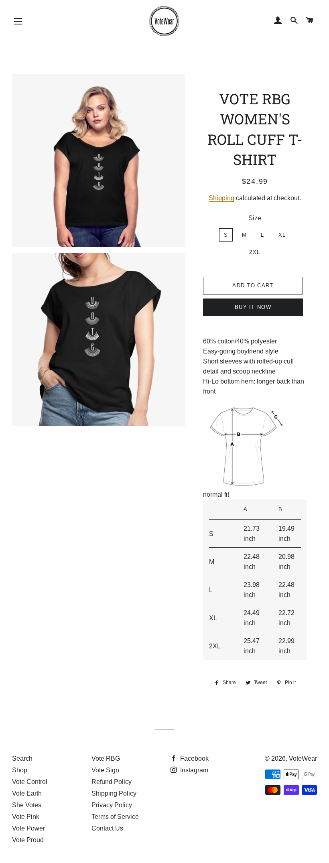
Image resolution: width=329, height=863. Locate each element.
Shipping (221, 198)
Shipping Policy (113, 793)
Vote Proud (28, 840)
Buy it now (253, 307)
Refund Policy (111, 781)
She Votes (26, 805)
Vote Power (28, 828)
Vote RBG (105, 758)
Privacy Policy (111, 805)
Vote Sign (105, 770)
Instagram (193, 770)
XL (282, 235)
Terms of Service (115, 816)
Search (22, 758)
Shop (19, 770)
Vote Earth (27, 793)
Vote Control (29, 781)
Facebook (194, 758)
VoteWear (303, 758)
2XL (254, 252)
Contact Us (107, 828)
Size (254, 218)
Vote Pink (25, 816)
